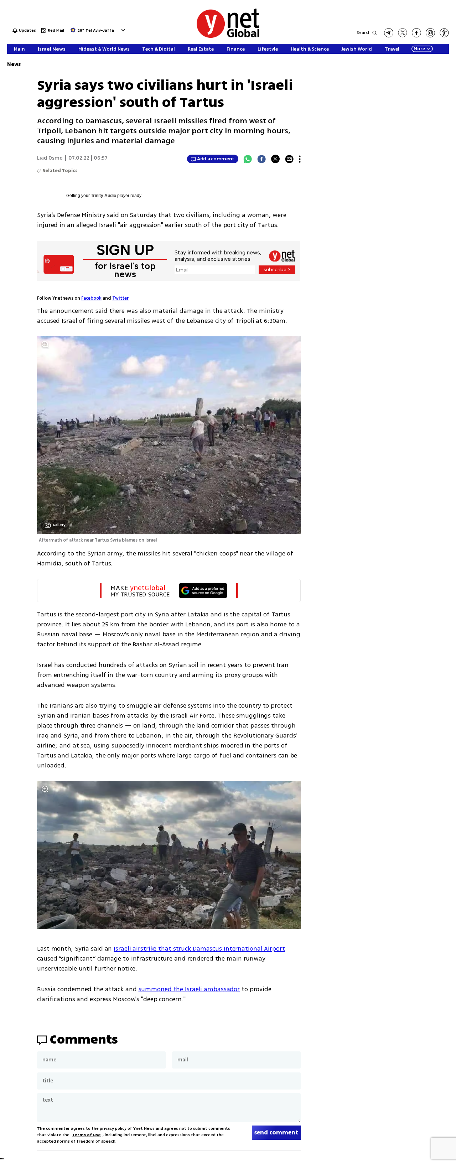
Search (363, 33)
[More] (300, 159)
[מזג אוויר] (73, 32)
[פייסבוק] (416, 32)
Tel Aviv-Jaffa (100, 30)
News (14, 64)
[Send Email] (289, 159)
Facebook (91, 298)
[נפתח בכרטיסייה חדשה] (388, 32)
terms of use (86, 1135)
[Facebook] (261, 159)
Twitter (120, 298)
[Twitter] (275, 159)
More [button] (419, 49)
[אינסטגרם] (430, 32)
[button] (122, 30)
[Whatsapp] (247, 159)
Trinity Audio (103, 195)
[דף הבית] (228, 36)
